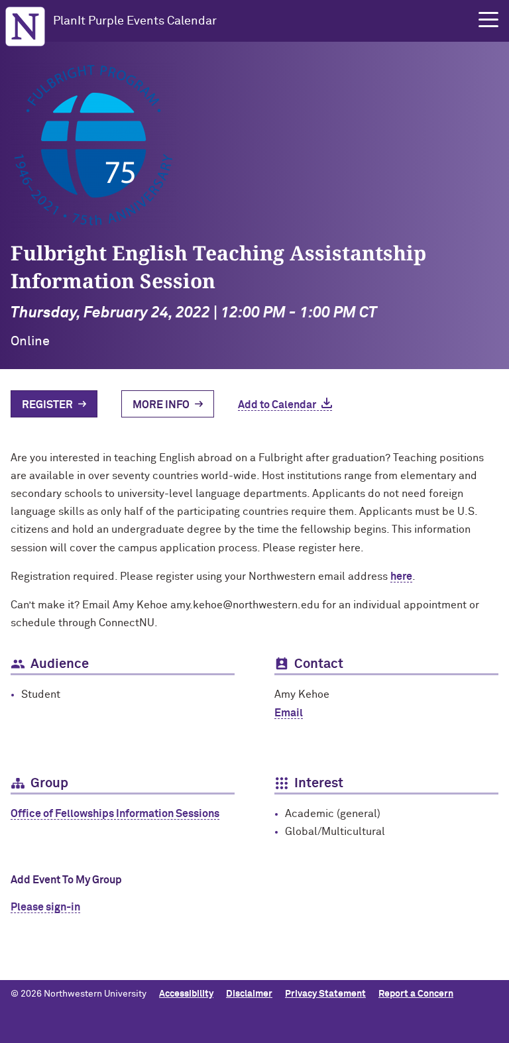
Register (47, 405)
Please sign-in (45, 907)
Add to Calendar (277, 405)
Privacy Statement (325, 994)
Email (288, 713)
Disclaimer (249, 994)
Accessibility (186, 994)
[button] (488, 20)
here (401, 576)
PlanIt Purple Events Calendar (135, 21)
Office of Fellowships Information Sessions (115, 813)
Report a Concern (415, 994)
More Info (161, 405)
